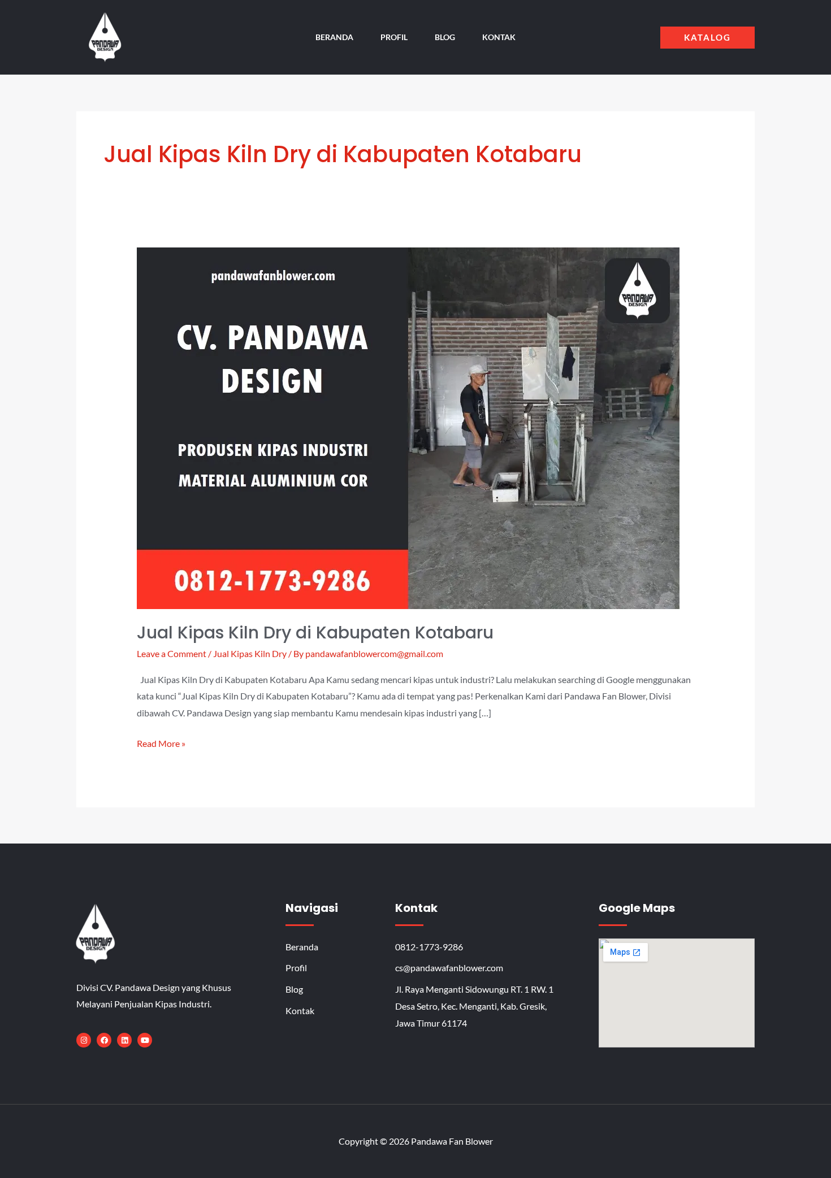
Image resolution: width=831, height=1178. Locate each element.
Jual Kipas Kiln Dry (250, 653)
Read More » (161, 742)
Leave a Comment (171, 653)
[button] (707, 38)
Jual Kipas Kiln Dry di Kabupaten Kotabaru (315, 632)
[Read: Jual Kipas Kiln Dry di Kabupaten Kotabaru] (408, 426)
